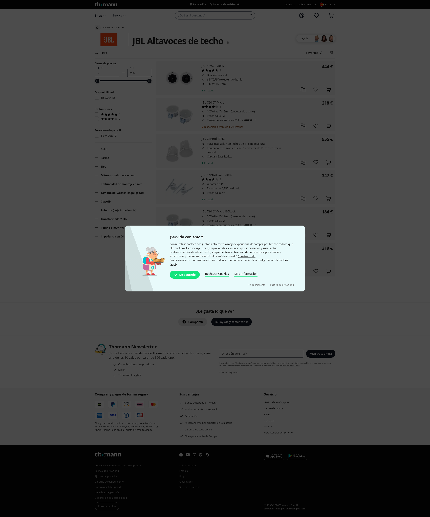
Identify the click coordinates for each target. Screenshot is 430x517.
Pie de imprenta (257, 284)
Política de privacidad (282, 284)
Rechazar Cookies (217, 274)
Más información (245, 274)
